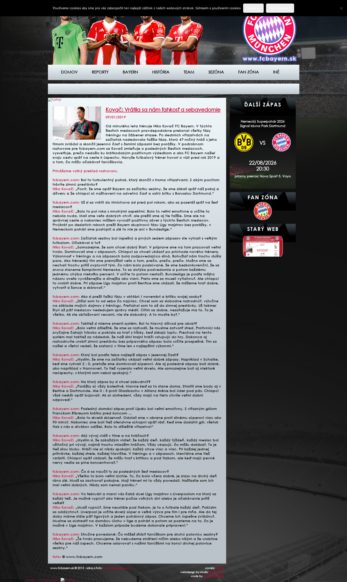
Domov (69, 71)
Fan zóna (248, 71)
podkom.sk (216, 572)
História (160, 71)
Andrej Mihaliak (213, 576)
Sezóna (216, 71)
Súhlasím (253, 8)
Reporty (100, 71)
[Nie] (341, 8)
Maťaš (219, 568)
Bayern (130, 71)
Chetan (30, 580)
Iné (276, 71)
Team (189, 71)
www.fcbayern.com (117, 568)
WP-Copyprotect (48, 580)
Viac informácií (280, 8)
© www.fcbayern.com (82, 556)
